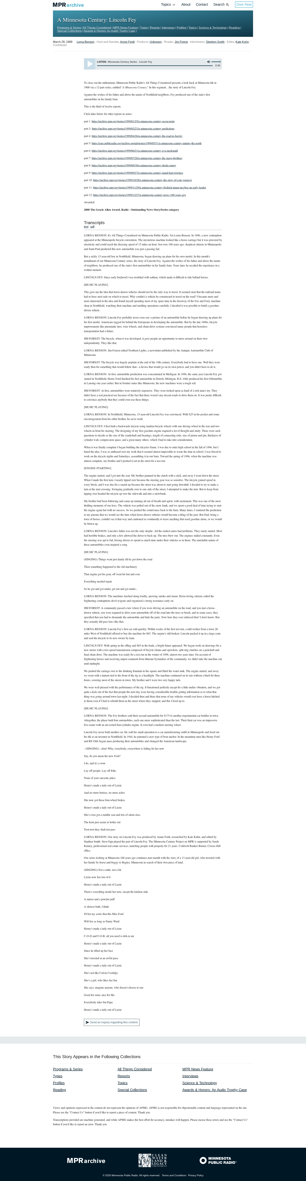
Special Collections (69, 30)
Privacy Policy (195, 1175)
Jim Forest (181, 41)
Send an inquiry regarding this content (114, 1022)
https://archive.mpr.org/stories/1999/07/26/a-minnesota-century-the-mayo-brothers (137, 158)
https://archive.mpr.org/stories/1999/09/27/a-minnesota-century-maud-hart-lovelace (137, 173)
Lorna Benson (85, 41)
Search (219, 4)
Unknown (156, 41)
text (86, 226)
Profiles (181, 27)
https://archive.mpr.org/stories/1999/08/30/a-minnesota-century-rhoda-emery (134, 165)
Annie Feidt (127, 41)
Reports (155, 27)
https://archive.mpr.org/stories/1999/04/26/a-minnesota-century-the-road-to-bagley (137, 136)
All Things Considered (97, 27)
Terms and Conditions (174, 1175)
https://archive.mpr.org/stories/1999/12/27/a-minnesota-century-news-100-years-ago (139, 195)
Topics (166, 4)
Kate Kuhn (242, 41)
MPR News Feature (125, 27)
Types (144, 27)
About (186, 4)
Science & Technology (213, 27)
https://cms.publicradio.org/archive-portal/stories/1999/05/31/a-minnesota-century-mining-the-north (147, 143)
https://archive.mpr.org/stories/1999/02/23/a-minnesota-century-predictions (133, 128)
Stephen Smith (215, 41)
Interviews (168, 27)
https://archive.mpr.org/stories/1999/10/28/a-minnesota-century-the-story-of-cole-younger (142, 180)
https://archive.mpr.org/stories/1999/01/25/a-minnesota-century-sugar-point (133, 121)
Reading (234, 27)
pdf (92, 226)
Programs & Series (69, 27)
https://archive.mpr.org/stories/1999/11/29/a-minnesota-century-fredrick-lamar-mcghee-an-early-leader (149, 187)
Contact (202, 4)
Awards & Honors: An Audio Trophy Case (109, 30)
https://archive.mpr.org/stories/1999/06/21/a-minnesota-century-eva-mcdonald (135, 150)
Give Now (244, 4)
